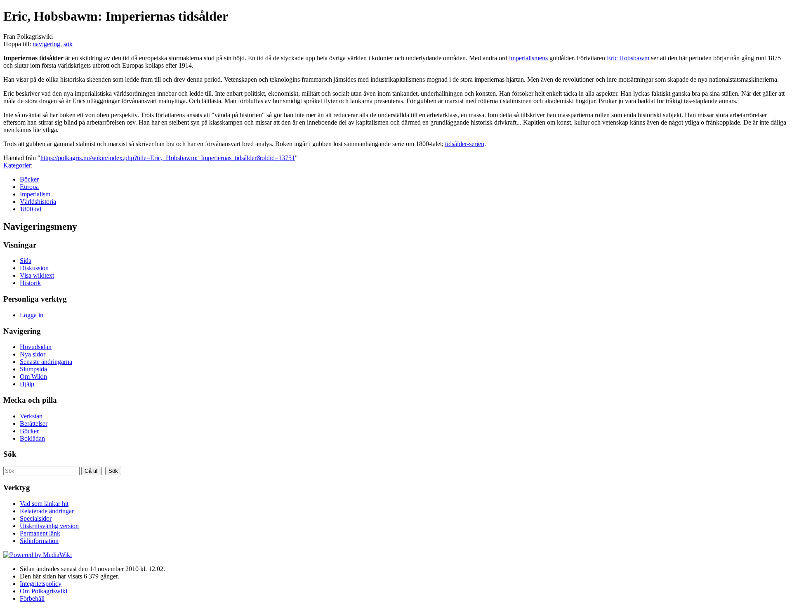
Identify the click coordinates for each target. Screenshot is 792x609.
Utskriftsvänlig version (49, 525)
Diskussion (34, 267)
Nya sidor (32, 354)
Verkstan (31, 416)
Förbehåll (32, 598)
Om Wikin (33, 376)
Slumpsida (33, 369)
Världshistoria (38, 201)
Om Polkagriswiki (43, 591)
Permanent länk (40, 533)
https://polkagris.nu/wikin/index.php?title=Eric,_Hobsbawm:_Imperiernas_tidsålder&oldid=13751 (167, 157)
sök (68, 43)
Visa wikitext (37, 275)
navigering (46, 43)
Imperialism (35, 194)
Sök (9, 454)
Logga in (31, 315)
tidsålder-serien (464, 143)
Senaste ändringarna (46, 361)
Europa (29, 186)
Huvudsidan (36, 346)
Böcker (29, 179)
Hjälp (27, 383)
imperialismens (528, 57)
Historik (30, 282)
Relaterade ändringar (47, 511)
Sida (25, 260)
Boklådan (32, 438)
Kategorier (17, 165)
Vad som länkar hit (44, 503)
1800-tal (30, 208)
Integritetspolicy (40, 583)
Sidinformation (39, 540)
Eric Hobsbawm (628, 57)
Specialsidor (36, 518)
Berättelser (33, 423)
